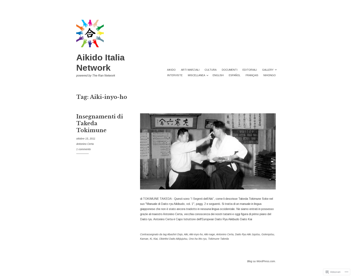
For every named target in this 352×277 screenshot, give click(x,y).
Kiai (155, 238)
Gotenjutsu (267, 234)
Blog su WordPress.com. (261, 261)
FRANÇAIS (252, 75)
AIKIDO (171, 69)
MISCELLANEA (196, 75)
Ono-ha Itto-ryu (198, 238)
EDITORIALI (250, 69)
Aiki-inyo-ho (196, 234)
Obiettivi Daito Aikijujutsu (173, 238)
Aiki (186, 234)
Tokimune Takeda (218, 238)
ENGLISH (218, 75)
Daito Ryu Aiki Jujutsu (247, 234)
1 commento (83, 149)
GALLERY (268, 69)
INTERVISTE (175, 75)
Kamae (144, 238)
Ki (151, 238)
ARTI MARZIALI (190, 69)
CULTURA (211, 69)
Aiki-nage (209, 234)
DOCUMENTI (229, 69)
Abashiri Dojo (175, 234)
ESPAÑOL (234, 75)
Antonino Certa (85, 143)
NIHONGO (269, 75)
